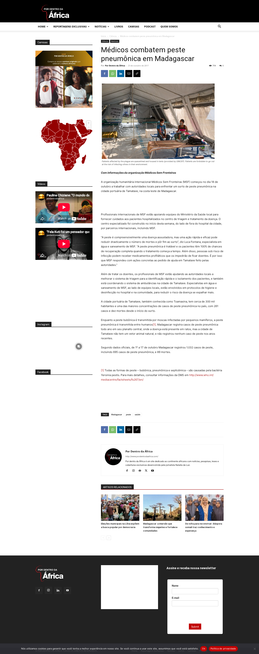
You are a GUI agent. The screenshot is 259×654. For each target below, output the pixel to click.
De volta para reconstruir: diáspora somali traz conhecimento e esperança (203, 527)
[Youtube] (154, 471)
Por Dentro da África (115, 65)
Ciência (113, 36)
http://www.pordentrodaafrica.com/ (141, 456)
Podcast (150, 26)
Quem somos (169, 26)
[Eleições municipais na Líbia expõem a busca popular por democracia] (120, 507)
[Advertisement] (162, 203)
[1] (154, 324)
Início (103, 36)
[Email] (128, 73)
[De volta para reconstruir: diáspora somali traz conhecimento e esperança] (204, 507)
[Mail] (141, 471)
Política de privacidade (223, 648)
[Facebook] (104, 73)
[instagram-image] (49, 345)
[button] (219, 27)
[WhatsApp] (112, 73)
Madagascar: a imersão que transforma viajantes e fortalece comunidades (160, 527)
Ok (203, 648)
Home (41, 26)
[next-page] (109, 538)
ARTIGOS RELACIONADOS (117, 487)
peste (128, 414)
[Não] (254, 648)
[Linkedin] (120, 73)
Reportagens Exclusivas (70, 26)
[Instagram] (135, 471)
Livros (118, 26)
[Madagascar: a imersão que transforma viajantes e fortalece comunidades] (162, 507)
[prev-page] (103, 538)
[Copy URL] (136, 73)
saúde (137, 414)
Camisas (133, 26)
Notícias (100, 26)
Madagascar (116, 414)
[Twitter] (147, 471)
